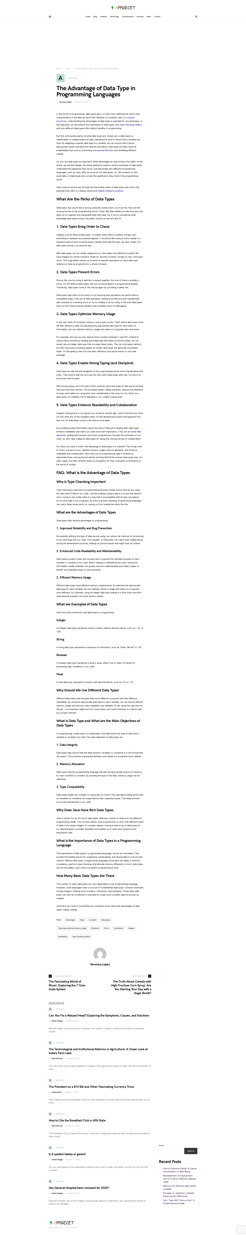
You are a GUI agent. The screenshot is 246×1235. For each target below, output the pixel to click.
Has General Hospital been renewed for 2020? (79, 1188)
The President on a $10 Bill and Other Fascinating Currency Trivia (91, 1087)
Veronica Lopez (65, 102)
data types (105, 920)
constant (92, 920)
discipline (95, 928)
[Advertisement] (123, 40)
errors (106, 928)
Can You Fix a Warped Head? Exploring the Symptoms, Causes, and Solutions (99, 1015)
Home (58, 69)
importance (118, 928)
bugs (82, 920)
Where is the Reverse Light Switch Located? (179, 1187)
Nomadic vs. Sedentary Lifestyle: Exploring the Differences (179, 1194)
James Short (57, 1092)
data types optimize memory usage (72, 928)
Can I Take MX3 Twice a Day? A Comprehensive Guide (178, 1202)
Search (161, 1145)
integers (131, 928)
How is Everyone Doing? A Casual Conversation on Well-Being (179, 1170)
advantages (70, 920)
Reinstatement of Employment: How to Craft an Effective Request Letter (179, 1178)
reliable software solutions (110, 191)
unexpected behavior (103, 150)
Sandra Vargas (57, 1021)
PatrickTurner (57, 1058)
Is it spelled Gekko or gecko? (67, 1154)
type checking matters (131, 124)
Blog (68, 69)
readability (62, 937)
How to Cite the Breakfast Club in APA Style (77, 1120)
